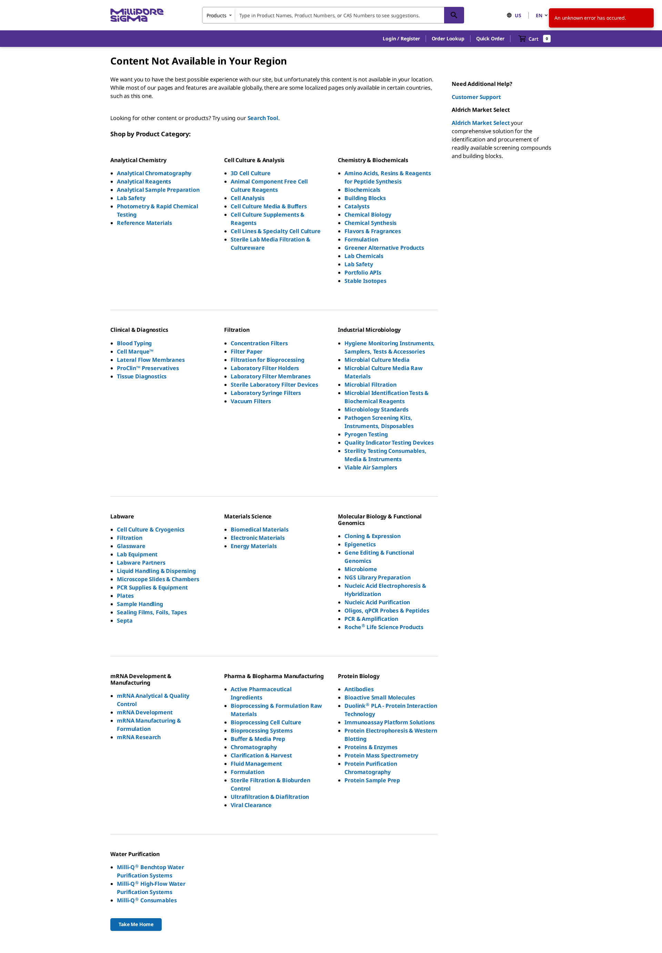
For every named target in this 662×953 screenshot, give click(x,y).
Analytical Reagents (144, 181)
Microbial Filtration (370, 384)
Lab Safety (131, 198)
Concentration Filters (259, 343)
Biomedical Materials (260, 529)
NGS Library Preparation (377, 577)
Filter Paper (246, 351)
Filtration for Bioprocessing (267, 360)
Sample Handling (140, 604)
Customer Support (476, 97)
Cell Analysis (247, 198)
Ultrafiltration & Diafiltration (270, 797)
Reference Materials (144, 223)
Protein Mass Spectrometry (381, 755)
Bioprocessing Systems (262, 730)
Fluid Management (256, 763)
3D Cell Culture (251, 173)
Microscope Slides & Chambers (158, 579)
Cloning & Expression (372, 536)
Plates (125, 595)
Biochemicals (362, 189)
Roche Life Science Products (383, 627)
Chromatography (254, 747)
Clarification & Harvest (261, 755)
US (518, 15)
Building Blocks (365, 198)
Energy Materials (254, 546)
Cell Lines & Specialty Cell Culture (275, 231)
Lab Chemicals (363, 256)
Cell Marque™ (135, 351)
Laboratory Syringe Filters (266, 393)
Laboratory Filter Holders (265, 368)
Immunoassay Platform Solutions (389, 722)
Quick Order (490, 38)
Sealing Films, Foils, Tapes (152, 612)
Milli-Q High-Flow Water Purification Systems (151, 888)
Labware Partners (141, 562)
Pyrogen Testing (366, 434)
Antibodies (358, 689)
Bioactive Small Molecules (379, 697)
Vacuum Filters (251, 401)
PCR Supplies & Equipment (152, 587)
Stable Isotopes (365, 281)
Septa (124, 620)
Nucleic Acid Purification (377, 602)
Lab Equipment (137, 554)
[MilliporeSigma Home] (136, 15)
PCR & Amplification (371, 619)
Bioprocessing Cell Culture (266, 722)
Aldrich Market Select (481, 123)
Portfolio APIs (362, 272)
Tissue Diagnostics (142, 376)
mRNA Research (139, 737)
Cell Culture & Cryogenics (150, 529)
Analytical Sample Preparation (158, 189)
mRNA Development (144, 712)
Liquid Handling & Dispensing (156, 571)
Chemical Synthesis (370, 223)
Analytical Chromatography (154, 173)
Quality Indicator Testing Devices (389, 442)
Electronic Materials (258, 538)
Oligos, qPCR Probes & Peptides (386, 610)
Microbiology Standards (376, 409)
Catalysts (357, 206)
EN (539, 15)
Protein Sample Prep (372, 780)
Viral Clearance (251, 805)
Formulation (361, 239)
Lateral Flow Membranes (150, 360)
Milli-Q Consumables (147, 900)
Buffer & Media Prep (258, 739)
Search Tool (263, 118)
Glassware (131, 546)
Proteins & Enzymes (371, 747)
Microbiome (360, 569)
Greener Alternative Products (384, 247)
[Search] (454, 15)
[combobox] (333, 15)
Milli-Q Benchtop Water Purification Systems (150, 871)
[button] (401, 38)
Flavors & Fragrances (372, 231)
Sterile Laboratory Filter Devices (274, 384)
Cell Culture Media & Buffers (269, 206)
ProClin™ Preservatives (148, 368)
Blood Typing (134, 343)
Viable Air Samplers (370, 467)
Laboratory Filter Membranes (271, 376)
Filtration (129, 538)
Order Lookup (448, 38)
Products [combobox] (217, 15)
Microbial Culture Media (376, 360)
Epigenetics (359, 544)
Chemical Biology (367, 214)
